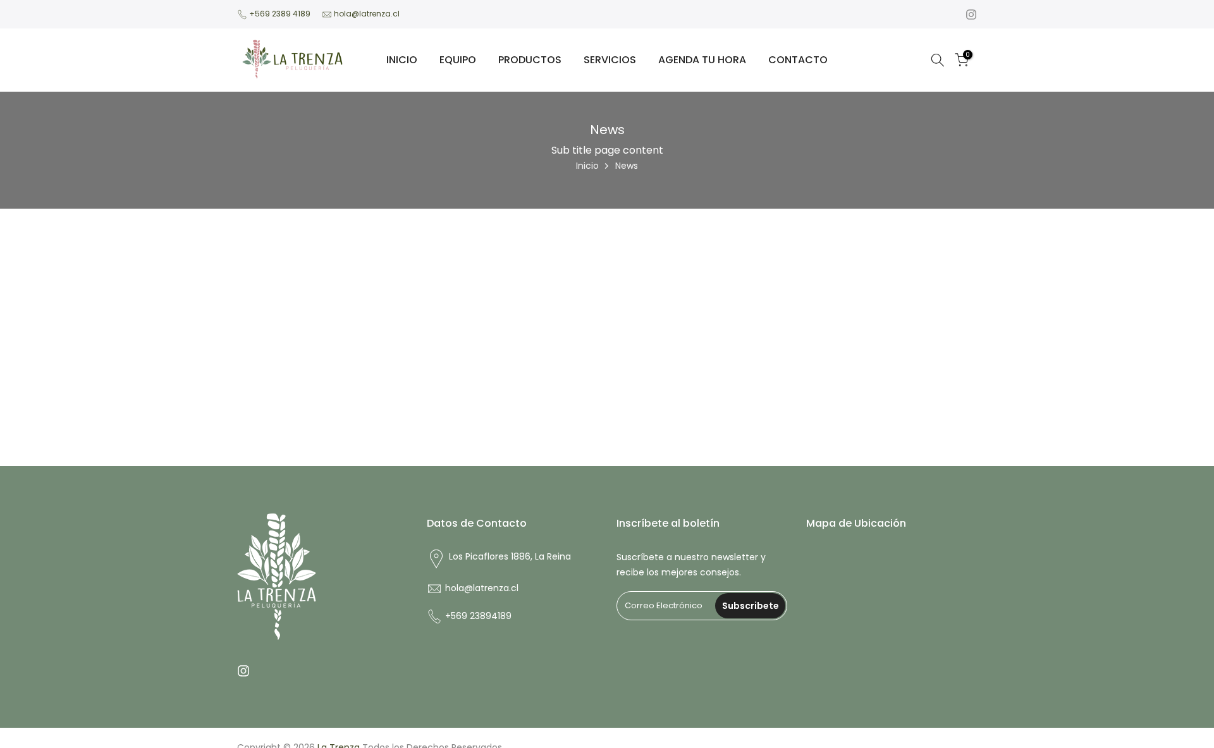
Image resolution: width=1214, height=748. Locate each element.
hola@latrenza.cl (367, 13)
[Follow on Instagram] (971, 14)
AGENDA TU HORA (702, 59)
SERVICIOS (610, 59)
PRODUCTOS (529, 59)
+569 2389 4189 (279, 13)
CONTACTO (798, 59)
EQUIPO (457, 59)
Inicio (587, 165)
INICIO (401, 59)
